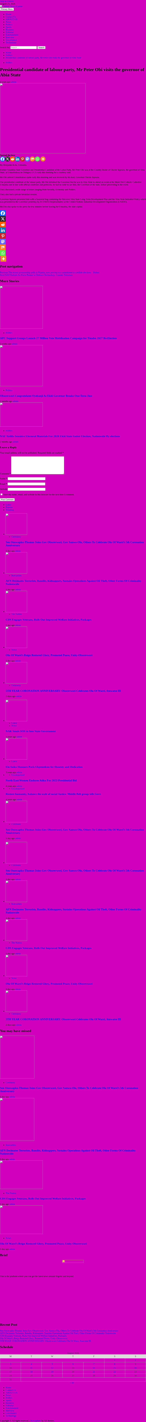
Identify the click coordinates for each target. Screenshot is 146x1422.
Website (3, 489)
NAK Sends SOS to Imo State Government (31, 731)
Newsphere (36, 1420)
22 (114, 1372)
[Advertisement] (73, 1300)
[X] (7, 158)
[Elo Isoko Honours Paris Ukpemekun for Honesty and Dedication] (16, 759)
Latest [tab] (8, 504)
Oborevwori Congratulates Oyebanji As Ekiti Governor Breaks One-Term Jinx (46, 395)
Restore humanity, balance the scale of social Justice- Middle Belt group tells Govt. (53, 793)
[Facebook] (2, 158)
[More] (43, 158)
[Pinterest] (22, 158)
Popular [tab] (9, 507)
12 (52, 1368)
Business (10, 29)
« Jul (72, 1382)
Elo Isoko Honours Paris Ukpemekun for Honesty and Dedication (44, 766)
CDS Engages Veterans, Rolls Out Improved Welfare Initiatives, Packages (48, 619)
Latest (14, 723)
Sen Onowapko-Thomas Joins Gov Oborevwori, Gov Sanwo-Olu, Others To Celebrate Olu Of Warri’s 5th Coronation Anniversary (59, 1330)
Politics (9, 24)
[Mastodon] (27, 158)
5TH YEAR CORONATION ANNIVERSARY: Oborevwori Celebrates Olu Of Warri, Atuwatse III (63, 690)
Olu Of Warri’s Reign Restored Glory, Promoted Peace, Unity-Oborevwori (49, 655)
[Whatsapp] (37, 158)
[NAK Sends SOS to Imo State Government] (16, 720)
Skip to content (7, 1)
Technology (11, 42)
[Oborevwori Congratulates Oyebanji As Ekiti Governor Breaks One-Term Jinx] (21, 385)
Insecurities (16, 575)
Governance (11, 40)
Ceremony (16, 536)
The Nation (16, 614)
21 (94, 1372)
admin (13, 82)
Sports (8, 27)
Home (8, 14)
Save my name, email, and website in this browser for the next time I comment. (38, 494)
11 (31, 1368)
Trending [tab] (10, 510)
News (8, 22)
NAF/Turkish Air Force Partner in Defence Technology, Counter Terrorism (36, 275)
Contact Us (11, 17)
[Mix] (32, 158)
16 (135, 1368)
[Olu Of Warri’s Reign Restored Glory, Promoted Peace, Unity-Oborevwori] (16, 647)
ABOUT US (11, 19)
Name (3, 478)
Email (3, 484)
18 (31, 1372)
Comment (5, 473)
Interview (10, 37)
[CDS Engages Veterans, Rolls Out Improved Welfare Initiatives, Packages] (16, 611)
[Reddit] (12, 158)
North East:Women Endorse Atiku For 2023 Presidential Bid (41, 780)
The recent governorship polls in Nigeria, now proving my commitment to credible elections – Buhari (49, 272)
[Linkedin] (17, 158)
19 (52, 1372)
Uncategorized (18, 775)
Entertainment (12, 35)
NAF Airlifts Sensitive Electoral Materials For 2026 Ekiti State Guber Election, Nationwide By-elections (60, 436)
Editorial (9, 32)
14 (94, 1368)
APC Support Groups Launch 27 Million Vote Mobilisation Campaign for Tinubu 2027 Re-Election (58, 338)
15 (114, 1368)
